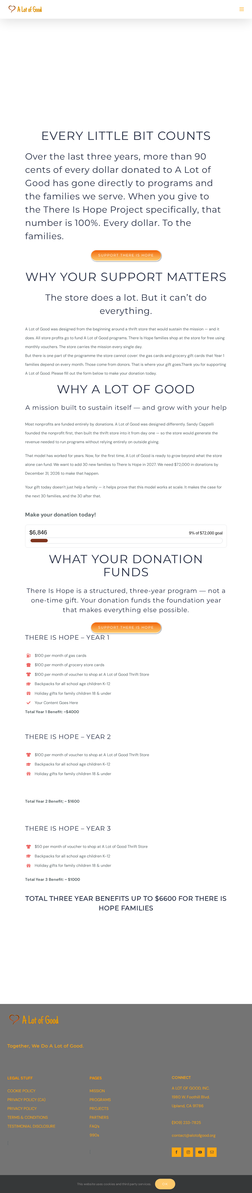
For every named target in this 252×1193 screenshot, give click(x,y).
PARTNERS (99, 1117)
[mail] (212, 1152)
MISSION (97, 1090)
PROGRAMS (100, 1099)
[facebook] (176, 1152)
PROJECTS (99, 1108)
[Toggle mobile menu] (242, 9)
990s (94, 1135)
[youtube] (200, 1152)
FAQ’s (94, 1126)
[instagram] (188, 1152)
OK (165, 1184)
